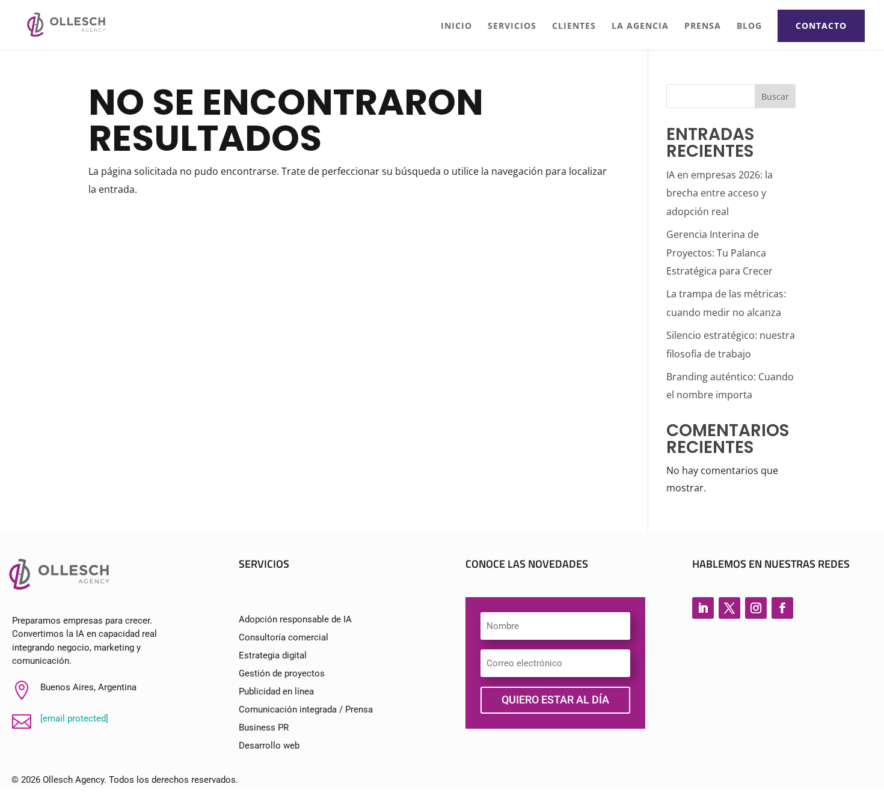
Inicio (456, 26)
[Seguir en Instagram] (756, 608)
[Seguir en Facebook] (782, 608)
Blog (749, 26)
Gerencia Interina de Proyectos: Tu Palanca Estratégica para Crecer (719, 253)
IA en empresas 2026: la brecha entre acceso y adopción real (719, 193)
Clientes (574, 26)
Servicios (512, 26)
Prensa (702, 26)
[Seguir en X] (729, 608)
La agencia (640, 26)
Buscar (775, 96)
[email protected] (74, 718)
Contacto (821, 25)
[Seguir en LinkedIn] (703, 608)
